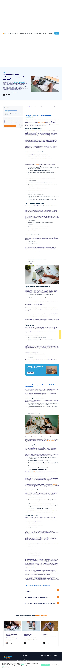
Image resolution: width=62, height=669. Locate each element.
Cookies (42, 660)
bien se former (33, 567)
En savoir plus (22, 664)
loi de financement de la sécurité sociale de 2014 (35, 130)
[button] (13, 33)
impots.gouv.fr (55, 484)
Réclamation (43, 657)
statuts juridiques (41, 122)
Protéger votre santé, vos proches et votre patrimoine (31, 660)
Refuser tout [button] (54, 664)
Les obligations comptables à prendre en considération (11, 111)
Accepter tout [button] (45, 664)
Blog (29, 106)
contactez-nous (41, 580)
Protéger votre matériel (26, 659)
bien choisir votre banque (34, 471)
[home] (4, 33)
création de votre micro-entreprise (19, 82)
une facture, (36, 164)
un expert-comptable (51, 440)
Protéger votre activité (26, 657)
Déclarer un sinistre (44, 659)
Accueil (26, 106)
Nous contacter (55, 657)
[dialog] (31, 665)
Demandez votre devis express (10, 126)
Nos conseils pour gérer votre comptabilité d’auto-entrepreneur (12, 114)
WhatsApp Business (56, 659)
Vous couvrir (30, 412)
